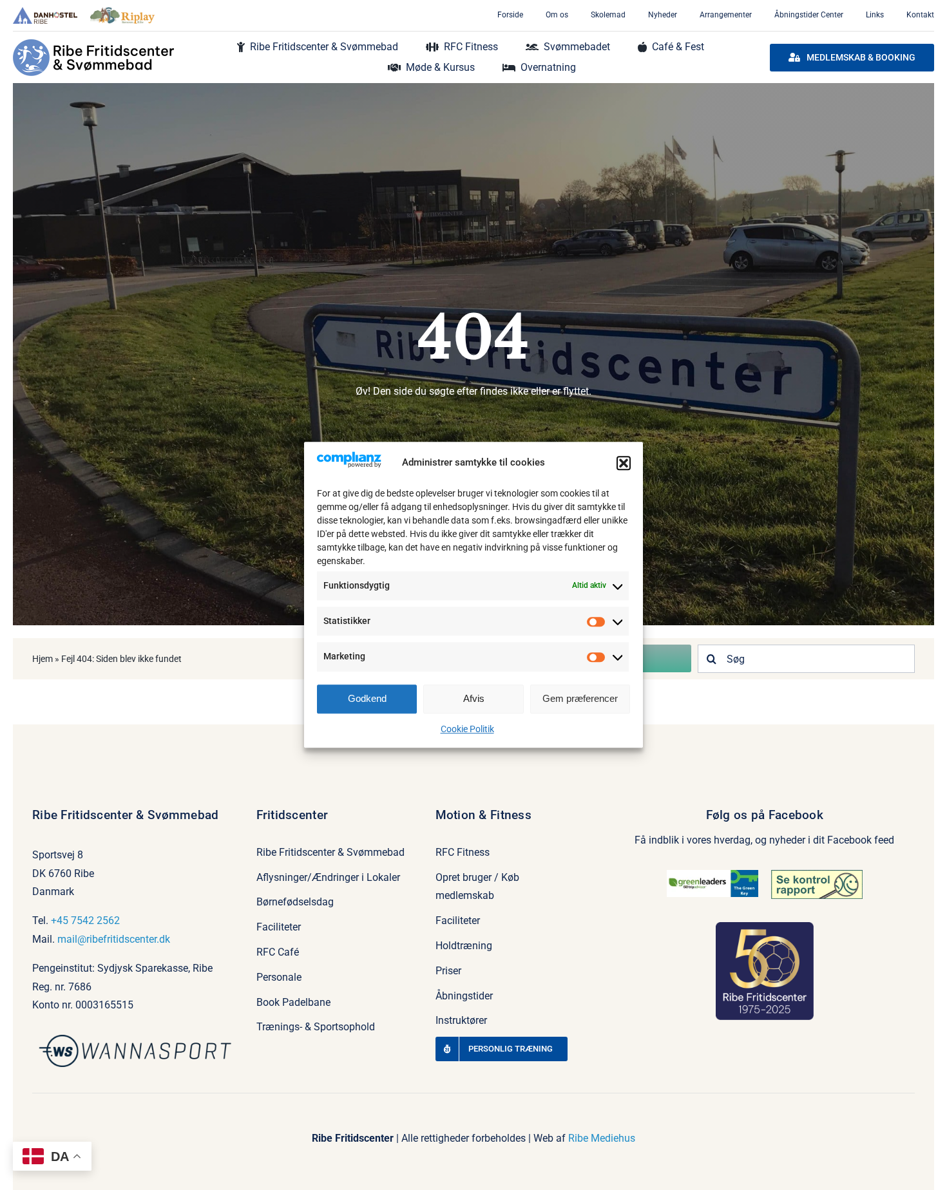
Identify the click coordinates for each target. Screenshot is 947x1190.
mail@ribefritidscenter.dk (113, 939)
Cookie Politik (467, 729)
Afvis (473, 698)
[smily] (817, 875)
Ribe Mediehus (601, 1138)
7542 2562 (95, 920)
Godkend (367, 698)
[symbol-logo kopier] (138, 1040)
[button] (623, 463)
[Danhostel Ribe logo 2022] (45, 12)
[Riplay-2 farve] (122, 12)
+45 (61, 920)
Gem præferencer (580, 698)
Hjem (42, 659)
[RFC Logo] (93, 44)
